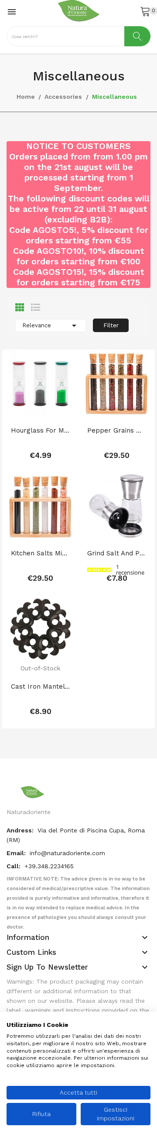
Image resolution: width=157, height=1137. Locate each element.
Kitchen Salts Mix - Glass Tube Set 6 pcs (40, 553)
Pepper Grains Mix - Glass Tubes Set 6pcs (116, 430)
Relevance (50, 325)
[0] (145, 11)
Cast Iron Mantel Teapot (40, 686)
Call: (14, 866)
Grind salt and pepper (116, 553)
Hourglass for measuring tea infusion (40, 430)
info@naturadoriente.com (67, 852)
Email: (17, 852)
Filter (111, 325)
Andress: (21, 830)
